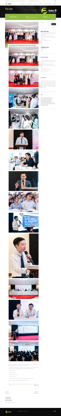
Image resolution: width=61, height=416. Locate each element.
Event (50, 98)
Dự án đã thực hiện (43, 48)
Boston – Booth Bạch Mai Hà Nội (46, 40)
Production (43, 101)
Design (47, 98)
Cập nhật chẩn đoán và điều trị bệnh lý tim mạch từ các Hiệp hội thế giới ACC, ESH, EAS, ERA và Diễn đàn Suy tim (48, 33)
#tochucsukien (17, 380)
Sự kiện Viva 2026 (43, 39)
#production (21, 380)
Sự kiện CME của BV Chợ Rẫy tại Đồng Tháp (47, 64)
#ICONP (10, 380)
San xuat (49, 101)
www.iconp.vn (14, 376)
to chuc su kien (51, 103)
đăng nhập (9, 402)
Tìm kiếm (42, 22)
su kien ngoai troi (44, 103)
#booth (24, 380)
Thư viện (42, 49)
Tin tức (42, 50)
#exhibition (26, 380)
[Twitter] (38, 385)
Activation (42, 98)
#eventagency (13, 380)
